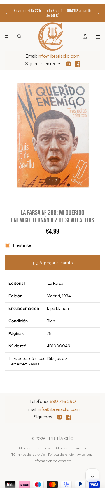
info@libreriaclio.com (59, 56)
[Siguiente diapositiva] (98, 12)
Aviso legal (85, 454)
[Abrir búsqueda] (19, 36)
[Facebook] (77, 64)
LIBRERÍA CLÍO (60, 438)
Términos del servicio (28, 454)
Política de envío (61, 454)
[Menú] (6, 36)
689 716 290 (63, 401)
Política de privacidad (71, 448)
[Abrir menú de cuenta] (85, 36)
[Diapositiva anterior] (6, 12)
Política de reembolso (34, 448)
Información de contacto (52, 461)
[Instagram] (68, 64)
